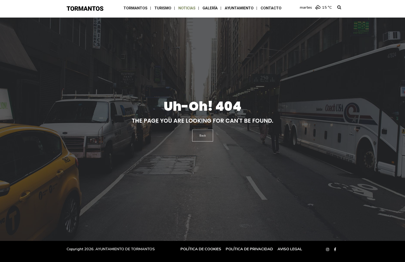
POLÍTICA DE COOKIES (200, 249)
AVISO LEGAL (289, 249)
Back (202, 135)
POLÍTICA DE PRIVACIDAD (249, 249)
